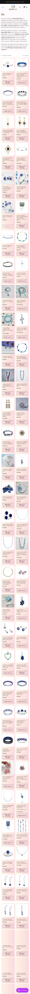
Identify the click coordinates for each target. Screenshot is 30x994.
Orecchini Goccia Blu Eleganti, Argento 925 (21, 944)
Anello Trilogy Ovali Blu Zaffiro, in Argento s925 (8, 525)
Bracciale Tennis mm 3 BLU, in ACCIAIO (7, 246)
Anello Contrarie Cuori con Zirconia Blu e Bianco (7, 74)
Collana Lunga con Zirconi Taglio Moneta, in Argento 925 (7, 836)
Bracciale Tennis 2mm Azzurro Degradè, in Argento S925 (21, 498)
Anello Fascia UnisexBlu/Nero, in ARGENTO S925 (7, 750)
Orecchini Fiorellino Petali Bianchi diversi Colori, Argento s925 (21, 582)
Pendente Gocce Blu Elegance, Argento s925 (21, 972)
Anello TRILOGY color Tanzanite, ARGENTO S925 (7, 216)
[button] (3, 7)
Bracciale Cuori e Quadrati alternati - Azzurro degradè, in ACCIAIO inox (7, 582)
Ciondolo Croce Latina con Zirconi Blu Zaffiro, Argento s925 (22, 329)
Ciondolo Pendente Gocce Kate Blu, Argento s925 (8, 945)
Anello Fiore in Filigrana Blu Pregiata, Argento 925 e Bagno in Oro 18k (22, 442)
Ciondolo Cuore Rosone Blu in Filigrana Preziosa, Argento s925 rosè (22, 778)
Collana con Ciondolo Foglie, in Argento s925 (21, 470)
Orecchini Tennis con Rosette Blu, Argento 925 (8, 918)
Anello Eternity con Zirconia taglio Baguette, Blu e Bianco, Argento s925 (8, 722)
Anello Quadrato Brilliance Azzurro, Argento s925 (7, 611)
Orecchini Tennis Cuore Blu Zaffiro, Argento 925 (22, 890)
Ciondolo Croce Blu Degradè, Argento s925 (21, 273)
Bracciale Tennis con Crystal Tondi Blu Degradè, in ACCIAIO (21, 246)
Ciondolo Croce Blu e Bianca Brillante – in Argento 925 (21, 806)
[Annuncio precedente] (2, 2)
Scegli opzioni (22, 82)
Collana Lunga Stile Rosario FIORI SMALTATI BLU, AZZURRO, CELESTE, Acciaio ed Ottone (22, 218)
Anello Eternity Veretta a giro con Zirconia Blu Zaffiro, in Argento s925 (8, 103)
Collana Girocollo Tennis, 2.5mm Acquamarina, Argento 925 (22, 525)
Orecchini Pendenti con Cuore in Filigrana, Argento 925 (8, 777)
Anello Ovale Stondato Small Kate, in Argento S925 (7, 863)
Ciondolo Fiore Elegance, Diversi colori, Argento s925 (22, 611)
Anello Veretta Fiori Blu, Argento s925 (22, 749)
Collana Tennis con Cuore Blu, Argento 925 (21, 862)
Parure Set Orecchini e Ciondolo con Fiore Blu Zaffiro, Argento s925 (8, 638)
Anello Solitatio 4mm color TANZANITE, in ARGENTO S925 (21, 188)
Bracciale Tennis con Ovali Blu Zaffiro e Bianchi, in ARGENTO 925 (21, 159)
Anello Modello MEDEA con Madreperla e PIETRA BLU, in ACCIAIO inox (8, 159)
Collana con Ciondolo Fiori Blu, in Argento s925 (7, 470)
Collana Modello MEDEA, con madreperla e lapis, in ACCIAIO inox (8, 131)
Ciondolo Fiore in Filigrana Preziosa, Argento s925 (21, 414)
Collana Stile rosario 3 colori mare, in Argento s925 (8, 301)
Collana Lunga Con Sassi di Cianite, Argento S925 (22, 835)
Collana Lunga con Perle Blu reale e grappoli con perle (22, 385)
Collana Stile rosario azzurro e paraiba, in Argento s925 (21, 301)
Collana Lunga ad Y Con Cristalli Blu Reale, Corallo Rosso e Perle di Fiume (8, 385)
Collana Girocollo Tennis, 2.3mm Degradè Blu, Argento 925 (8, 806)
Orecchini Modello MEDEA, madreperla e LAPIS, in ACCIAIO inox (22, 131)
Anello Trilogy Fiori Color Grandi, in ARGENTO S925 (21, 721)
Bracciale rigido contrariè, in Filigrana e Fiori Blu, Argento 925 (8, 442)
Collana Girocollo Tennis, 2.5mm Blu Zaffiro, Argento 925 (8, 553)
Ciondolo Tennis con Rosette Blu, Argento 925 (22, 918)
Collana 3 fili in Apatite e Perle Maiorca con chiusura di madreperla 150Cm (22, 554)
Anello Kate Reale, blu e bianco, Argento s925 (8, 497)
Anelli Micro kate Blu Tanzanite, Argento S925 (8, 357)
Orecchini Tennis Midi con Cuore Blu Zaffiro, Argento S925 (7, 891)
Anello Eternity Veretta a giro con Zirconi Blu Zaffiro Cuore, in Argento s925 (8, 694)
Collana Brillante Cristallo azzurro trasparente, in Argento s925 (8, 329)
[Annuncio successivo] (27, 2)
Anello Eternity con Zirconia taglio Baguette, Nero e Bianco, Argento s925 (22, 103)
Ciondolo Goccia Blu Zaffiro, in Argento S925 (22, 665)
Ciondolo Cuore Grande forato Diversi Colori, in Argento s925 (8, 666)
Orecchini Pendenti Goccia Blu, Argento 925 (8, 972)
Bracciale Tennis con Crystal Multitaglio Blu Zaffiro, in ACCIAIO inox (22, 357)
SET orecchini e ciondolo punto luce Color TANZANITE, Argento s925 (7, 188)
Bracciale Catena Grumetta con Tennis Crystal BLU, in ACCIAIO (8, 274)
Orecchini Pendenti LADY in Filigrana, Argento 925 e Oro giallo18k (7, 414)
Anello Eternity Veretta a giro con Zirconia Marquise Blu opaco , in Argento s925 (22, 75)
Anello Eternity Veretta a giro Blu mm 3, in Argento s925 (22, 693)
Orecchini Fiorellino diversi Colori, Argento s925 (22, 638)
